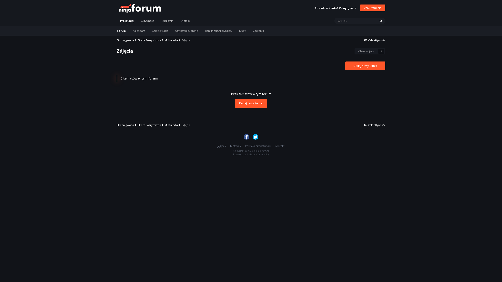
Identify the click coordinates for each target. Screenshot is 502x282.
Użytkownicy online (186, 31)
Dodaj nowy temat (365, 66)
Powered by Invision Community (251, 154)
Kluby (242, 31)
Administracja (160, 31)
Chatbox (185, 21)
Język (221, 146)
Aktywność (147, 21)
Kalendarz (139, 31)
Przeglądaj (127, 21)
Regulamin (167, 21)
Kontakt (280, 146)
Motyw (235, 146)
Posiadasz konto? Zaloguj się (335, 8)
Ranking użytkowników (218, 31)
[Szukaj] (380, 21)
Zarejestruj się (372, 8)
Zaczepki (258, 31)
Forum (121, 31)
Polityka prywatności (258, 146)
